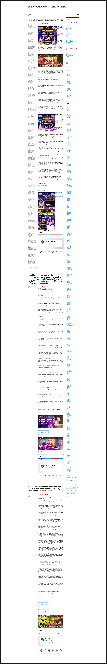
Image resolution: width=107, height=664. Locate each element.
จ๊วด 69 (34, 241)
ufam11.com (30, 221)
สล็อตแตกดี (33, 257)
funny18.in (68, 184)
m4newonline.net (30, 114)
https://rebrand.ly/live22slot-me (43, 430)
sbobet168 (29, 178)
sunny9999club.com (31, 204)
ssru (34, 199)
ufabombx (29, 219)
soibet (67, 346)
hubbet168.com (69, 199)
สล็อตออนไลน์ (32, 255)
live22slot (45, 331)
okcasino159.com (30, 137)
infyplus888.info (30, 93)
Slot (33, 192)
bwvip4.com (34, 58)
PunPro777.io (33, 159)
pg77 (32, 144)
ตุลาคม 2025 (68, 80)
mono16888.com (30, 128)
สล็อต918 (29, 252)
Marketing (33, 118)
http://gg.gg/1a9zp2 (41, 613)
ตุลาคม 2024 (68, 91)
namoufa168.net (69, 256)
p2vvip (67, 266)
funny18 (67, 37)
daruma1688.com (69, 162)
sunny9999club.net (31, 205)
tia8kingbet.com (30, 212)
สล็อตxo (32, 254)
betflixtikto (68, 144)
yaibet (34, 236)
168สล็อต (29, 28)
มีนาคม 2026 (68, 76)
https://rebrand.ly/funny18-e (43, 185)
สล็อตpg (29, 254)
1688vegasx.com (30, 27)
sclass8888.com (30, 180)
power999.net (30, 155)
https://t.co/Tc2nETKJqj (42, 611)
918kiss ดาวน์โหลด (69, 115)
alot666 (29, 38)
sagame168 (68, 318)
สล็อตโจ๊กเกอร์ (68, 451)
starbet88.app (30, 200)
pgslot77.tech (30, 148)
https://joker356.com (69, 39)
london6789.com (30, 107)
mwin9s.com (30, 131)
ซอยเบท (29, 242)
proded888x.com (30, 157)
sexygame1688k (33, 185)
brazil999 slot (30, 58)
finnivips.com (30, 73)
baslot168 (68, 142)
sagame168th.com (30, 176)
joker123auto (30, 96)
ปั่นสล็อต (68, 420)
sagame (68, 317)
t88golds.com (30, 207)
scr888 (34, 180)
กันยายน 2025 (68, 81)
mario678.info (30, 118)
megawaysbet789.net (31, 123)
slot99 (67, 25)
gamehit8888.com (30, 81)
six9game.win (30, 190)
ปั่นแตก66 (68, 421)
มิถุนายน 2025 (68, 84)
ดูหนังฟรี (67, 63)
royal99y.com (30, 170)
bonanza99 (68, 152)
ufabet (35, 218)
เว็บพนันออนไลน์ (30, 264)
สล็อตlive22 (32, 253)
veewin (34, 227)
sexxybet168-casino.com (70, 325)
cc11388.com (32, 60)
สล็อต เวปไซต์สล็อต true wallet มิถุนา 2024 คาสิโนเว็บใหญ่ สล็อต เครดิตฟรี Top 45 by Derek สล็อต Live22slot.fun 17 (45, 489)
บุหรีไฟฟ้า (68, 419)
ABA (29, 33)
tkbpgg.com (30, 213)
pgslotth (32, 152)
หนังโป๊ (67, 454)
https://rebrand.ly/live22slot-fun (44, 604)
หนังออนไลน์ (68, 453)
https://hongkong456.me (69, 65)
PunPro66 (29, 158)
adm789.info (68, 125)
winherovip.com (30, 232)
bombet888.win (33, 56)
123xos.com (32, 25)
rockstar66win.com (69, 307)
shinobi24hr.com (30, 187)
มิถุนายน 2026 (68, 73)
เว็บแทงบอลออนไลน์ (69, 467)
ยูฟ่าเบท (34, 247)
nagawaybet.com (30, 132)
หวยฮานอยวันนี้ (68, 456)
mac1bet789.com (30, 115)
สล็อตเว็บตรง (33, 256)
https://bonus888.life (69, 29)
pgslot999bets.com (31, 150)
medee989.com (69, 242)
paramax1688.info (30, 143)
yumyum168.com (69, 404)
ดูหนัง (66, 61)
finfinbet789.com (33, 72)
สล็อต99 (29, 253)
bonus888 (68, 153)
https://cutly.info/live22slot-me (43, 432)
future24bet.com (69, 185)
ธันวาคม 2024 (68, 89)
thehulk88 (29, 211)
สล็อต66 (68, 435)
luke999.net (34, 111)
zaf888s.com (33, 238)
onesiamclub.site (69, 264)
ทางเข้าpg (32, 243)
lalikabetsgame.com (31, 103)
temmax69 (68, 364)
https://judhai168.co (69, 28)
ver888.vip (29, 228)
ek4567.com (30, 68)
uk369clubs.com (30, 225)
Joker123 (34, 95)
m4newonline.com (69, 233)
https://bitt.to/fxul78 (42, 434)
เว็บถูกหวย (31, 263)
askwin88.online (30, 41)
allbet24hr (33, 37)
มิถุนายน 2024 (68, 94)
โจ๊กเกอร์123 (34, 267)
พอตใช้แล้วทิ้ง (33, 245)
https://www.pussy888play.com (70, 54)
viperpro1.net (68, 394)
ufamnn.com (33, 221)
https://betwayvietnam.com (69, 42)
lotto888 (29, 110)
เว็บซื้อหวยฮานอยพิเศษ (69, 460)
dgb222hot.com (30, 65)
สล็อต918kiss (32, 252)
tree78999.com (69, 373)
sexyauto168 (30, 183)
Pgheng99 (29, 146)
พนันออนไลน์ (30, 245)
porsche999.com (69, 289)
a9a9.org (33, 32)
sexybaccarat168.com (31, 184)
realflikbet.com (30, 162)
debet (67, 163)
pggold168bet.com (31, 145)
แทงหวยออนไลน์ (30, 267)
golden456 (34, 86)
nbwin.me (29, 134)
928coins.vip (33, 31)
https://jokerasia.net (69, 43)
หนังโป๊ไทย (67, 35)
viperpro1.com (30, 229)
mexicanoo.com (30, 125)
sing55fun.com (69, 335)
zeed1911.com (34, 239)
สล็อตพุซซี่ (34, 254)
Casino (29, 60)
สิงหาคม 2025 (68, 82)
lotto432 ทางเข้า (32, 109)
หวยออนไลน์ (30, 259)
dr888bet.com (30, 66)
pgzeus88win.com (30, 153)
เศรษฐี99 (29, 266)
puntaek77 (33, 160)
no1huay (29, 136)
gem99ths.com (30, 83)
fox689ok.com (30, 75)
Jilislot (34, 94)
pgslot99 (33, 148)
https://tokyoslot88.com (69, 41)
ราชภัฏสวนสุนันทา (33, 248)
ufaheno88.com (33, 220)
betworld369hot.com (31, 53)
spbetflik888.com (69, 347)
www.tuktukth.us (30, 234)
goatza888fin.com (69, 191)
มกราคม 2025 (68, 88)
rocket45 (33, 166)
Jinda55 (29, 95)
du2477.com (30, 67)
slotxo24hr (67, 33)
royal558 (33, 169)
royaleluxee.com (30, 171)
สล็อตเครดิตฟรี (30, 256)
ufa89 (31, 218)
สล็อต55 (34, 250)
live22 (29, 287)
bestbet (68, 143)
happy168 (29, 87)
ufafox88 (29, 220)
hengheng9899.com (31, 88)
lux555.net (68, 231)
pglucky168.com (69, 277)
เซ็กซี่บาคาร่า (30, 261)
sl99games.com (30, 192)
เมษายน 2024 (68, 96)
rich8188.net (30, 165)
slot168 (29, 194)
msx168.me (29, 129)
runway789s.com (69, 315)
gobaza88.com (30, 86)
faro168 (67, 64)
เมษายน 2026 (68, 75)
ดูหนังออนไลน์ (32, 242)
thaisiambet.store (69, 365)
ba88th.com (30, 46)
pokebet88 (68, 288)
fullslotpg (33, 76)
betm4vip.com (30, 52)
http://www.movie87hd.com (70, 53)
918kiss (67, 50)
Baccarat (29, 47)
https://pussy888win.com (69, 55)
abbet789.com (30, 34)
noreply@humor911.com (51, 244)
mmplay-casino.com (69, 249)
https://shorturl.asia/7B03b (43, 451)
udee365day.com (69, 374)
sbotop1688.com (30, 179)
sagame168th (68, 319)
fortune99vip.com (30, 74)
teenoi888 (68, 363)
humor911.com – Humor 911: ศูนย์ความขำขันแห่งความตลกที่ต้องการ (46, 6)
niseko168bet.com (30, 135)
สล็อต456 (32, 250)
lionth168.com (32, 104)
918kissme (29, 31)
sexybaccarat (68, 56)
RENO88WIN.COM (30, 163)
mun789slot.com (30, 130)
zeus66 (29, 240)
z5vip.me (29, 238)
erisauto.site (33, 68)
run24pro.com (30, 173)
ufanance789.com (69, 385)
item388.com (30, 94)
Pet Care (34, 143)
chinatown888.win (30, 62)
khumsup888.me (69, 212)
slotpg (67, 34)
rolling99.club (30, 169)
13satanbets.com (30, 26)
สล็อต (48, 99)
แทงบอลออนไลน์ (33, 266)
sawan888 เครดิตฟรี (30, 177)
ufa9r (33, 218)
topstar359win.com (69, 371)
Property (34, 157)
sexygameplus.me (30, 186)
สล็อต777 (68, 436)
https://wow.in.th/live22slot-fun (43, 606)
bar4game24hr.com (31, 49)
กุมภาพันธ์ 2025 (69, 87)
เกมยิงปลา (30, 260)
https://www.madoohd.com (69, 51)
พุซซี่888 (31, 246)
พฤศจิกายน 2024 (69, 90)
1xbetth (67, 36)
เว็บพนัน (34, 263)
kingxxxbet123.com (31, 100)
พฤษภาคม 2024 (69, 95)
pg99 (34, 144)
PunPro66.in (33, 158)
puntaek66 (29, 160)
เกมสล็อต (33, 260)
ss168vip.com (30, 197)
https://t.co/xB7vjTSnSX (44, 454)
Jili (32, 94)
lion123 (29, 104)
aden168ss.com (30, 35)
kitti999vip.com (30, 101)
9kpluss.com (30, 32)
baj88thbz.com (33, 47)
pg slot (67, 57)
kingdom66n (68, 214)
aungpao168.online (69, 134)
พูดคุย (29, 24)
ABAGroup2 (31, 33)
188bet (32, 28)
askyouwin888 (30, 42)
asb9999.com (30, 40)
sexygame (29, 185)
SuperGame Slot (30, 206)
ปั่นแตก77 (75, 490)
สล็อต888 (67, 30)
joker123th (33, 96)
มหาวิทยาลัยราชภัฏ (69, 425)
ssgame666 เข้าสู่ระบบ (31, 199)
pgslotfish (29, 152)
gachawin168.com (30, 79)
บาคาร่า (35, 243)
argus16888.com (33, 38)
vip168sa (32, 228)
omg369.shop (30, 138)
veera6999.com (30, 227)
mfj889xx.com (69, 248)
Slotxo (67, 344)
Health (32, 87)
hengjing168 (30, 90)
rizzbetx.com (30, 166)
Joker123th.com (30, 97)
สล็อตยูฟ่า (29, 255)
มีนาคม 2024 (68, 97)
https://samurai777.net (69, 40)
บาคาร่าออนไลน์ (69, 418)
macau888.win (32, 116)
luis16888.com (30, 111)
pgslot (60, 46)
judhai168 (34, 97)
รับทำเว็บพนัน (68, 428)
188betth (34, 28)
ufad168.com (33, 219)
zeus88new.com (33, 240)
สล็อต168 (29, 250)
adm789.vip (30, 37)
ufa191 (29, 218)
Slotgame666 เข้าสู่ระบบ (70, 343)
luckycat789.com (33, 110)
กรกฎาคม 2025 (69, 83)
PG (28, 144)
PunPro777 (29, 159)
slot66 (67, 26)
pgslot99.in (29, 149)
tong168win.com (30, 214)
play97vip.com (69, 287)
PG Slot (30, 144)
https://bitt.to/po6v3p (42, 190)
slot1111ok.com (32, 193)
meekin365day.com (31, 121)
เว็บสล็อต (34, 264)
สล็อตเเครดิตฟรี (30, 257)
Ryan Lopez (49, 243)
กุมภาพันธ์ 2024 (69, 98)
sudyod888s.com (69, 356)
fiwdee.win (33, 73)
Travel (67, 372)
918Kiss (68, 114)
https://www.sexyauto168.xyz (70, 32)
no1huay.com (33, 136)
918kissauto (68, 116)
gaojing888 (30, 82)
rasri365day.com (69, 300)
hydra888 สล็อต (69, 201)
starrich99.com (30, 201)
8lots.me (68, 113)
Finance (29, 72)
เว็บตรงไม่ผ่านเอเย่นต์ (69, 461)
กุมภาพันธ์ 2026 (69, 77)
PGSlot (29, 268)
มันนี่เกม (31, 247)
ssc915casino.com (30, 198)
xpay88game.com (30, 236)
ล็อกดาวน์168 (30, 249)
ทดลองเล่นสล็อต (69, 415)
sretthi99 (73, 487)
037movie (29, 25)
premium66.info (30, 156)
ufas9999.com (69, 387)
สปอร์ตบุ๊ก (33, 249)
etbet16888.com (69, 171)
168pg (34, 27)
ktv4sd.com (30, 102)
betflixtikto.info (30, 51)
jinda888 (32, 95)
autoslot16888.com (31, 44)
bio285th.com (30, 55)
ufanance (29, 222)
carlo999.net (30, 59)
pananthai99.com (30, 141)
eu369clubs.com (69, 172)
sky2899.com (30, 191)
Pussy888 (74, 484)
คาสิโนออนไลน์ (31, 241)
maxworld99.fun (69, 241)
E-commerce (34, 67)
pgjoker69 (33, 146)
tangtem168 (34, 208)
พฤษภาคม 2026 (69, 74)
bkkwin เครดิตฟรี (69, 150)
